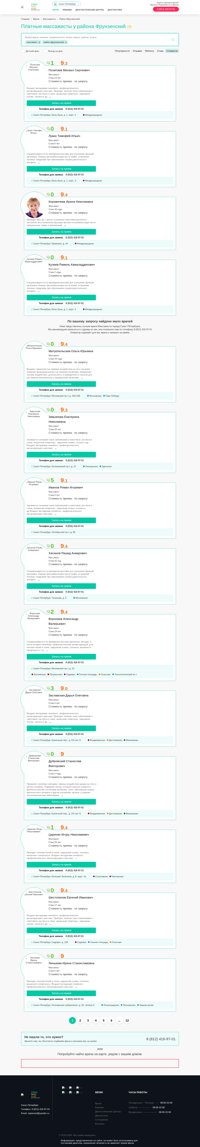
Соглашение (101, 1119)
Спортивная (101, 876)
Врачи (55, 10)
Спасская (105, 674)
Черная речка (146, 1005)
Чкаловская (117, 876)
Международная (93, 115)
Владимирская (97, 740)
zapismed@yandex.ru (35, 1113)
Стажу (160, 51)
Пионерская (91, 466)
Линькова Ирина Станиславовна (71, 963)
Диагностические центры (89, 10)
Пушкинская (55, 674)
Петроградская (111, 1005)
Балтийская (39, 674)
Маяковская (131, 740)
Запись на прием (61, 103)
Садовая (70, 674)
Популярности (122, 51)
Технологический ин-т (125, 674)
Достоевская (115, 740)
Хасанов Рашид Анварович (68, 553)
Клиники (67, 10)
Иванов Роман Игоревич (66, 487)
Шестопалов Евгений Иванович (71, 897)
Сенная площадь (87, 674)
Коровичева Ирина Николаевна (71, 201)
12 (127, 1020)
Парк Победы (112, 396)
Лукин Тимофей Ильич (64, 136)
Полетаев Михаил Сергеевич (69, 70)
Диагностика (115, 10)
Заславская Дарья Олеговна (68, 695)
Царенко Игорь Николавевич (69, 834)
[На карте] (100, 1063)
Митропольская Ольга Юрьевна (71, 351)
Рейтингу (149, 51)
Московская (95, 396)
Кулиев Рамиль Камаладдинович (72, 264)
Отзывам (137, 51)
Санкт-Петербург (29, 1105)
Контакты (100, 1123)
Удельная (106, 466)
